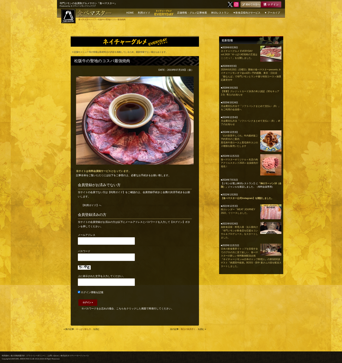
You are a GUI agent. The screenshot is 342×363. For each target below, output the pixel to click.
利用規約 (5, 356)
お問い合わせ (53, 356)
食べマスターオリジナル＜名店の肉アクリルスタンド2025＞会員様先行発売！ (239, 163)
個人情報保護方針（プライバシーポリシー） (28, 356)
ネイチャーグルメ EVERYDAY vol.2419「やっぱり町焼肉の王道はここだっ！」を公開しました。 (239, 54)
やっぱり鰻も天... (84, 329)
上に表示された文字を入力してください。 (101, 276)
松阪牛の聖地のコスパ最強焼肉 (102, 61)
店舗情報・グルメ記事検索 (192, 12)
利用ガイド (144, 12)
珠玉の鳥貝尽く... (189, 329)
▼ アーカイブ (272, 12)
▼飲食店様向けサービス (246, 12)
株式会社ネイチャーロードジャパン (75, 356)
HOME (130, 12)
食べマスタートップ (87, 19)
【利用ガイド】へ (91, 205)
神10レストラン (220, 12)
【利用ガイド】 (116, 192)
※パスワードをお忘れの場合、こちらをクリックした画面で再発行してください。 (127, 308)
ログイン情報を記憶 (91, 292)
